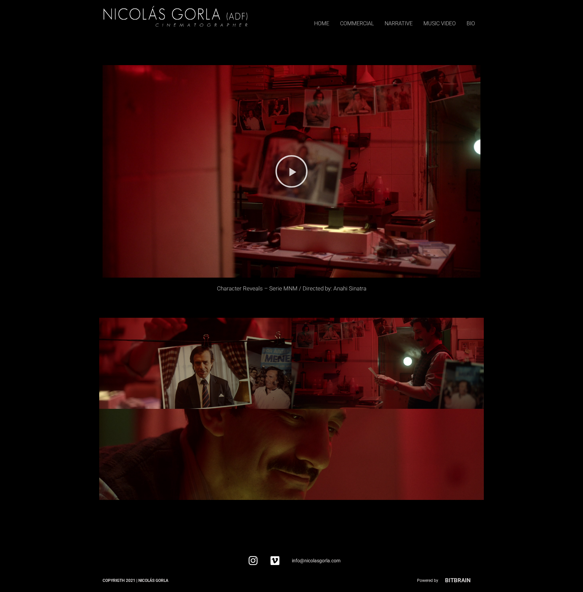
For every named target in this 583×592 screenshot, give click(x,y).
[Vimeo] (275, 561)
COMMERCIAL (357, 23)
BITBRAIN (458, 580)
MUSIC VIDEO (439, 23)
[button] (291, 171)
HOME (321, 23)
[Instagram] (253, 561)
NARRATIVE (399, 23)
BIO (471, 23)
